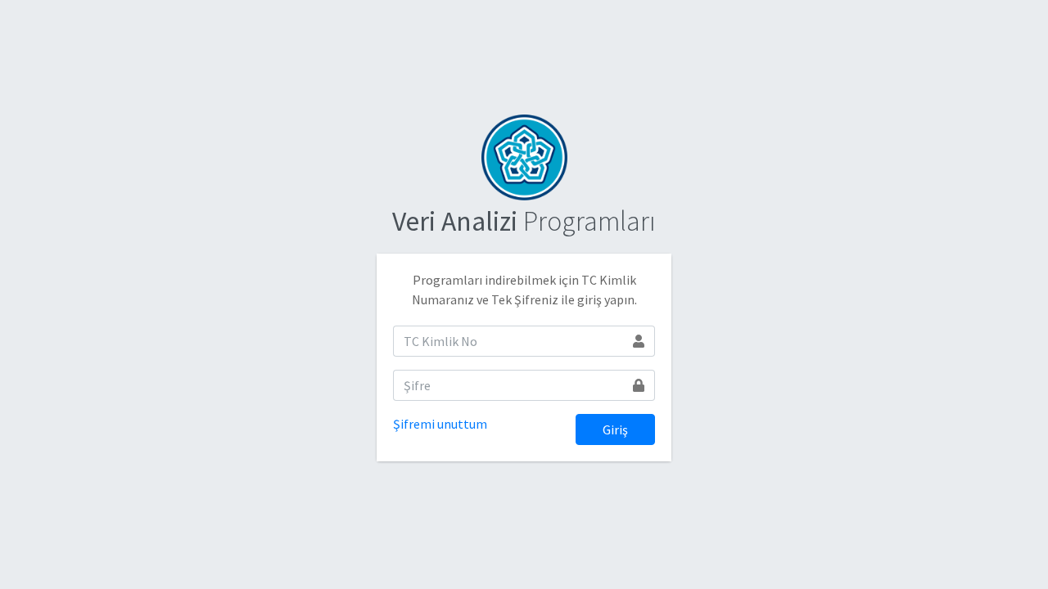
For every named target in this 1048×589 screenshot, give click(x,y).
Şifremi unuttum (440, 424)
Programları (524, 221)
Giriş (615, 429)
